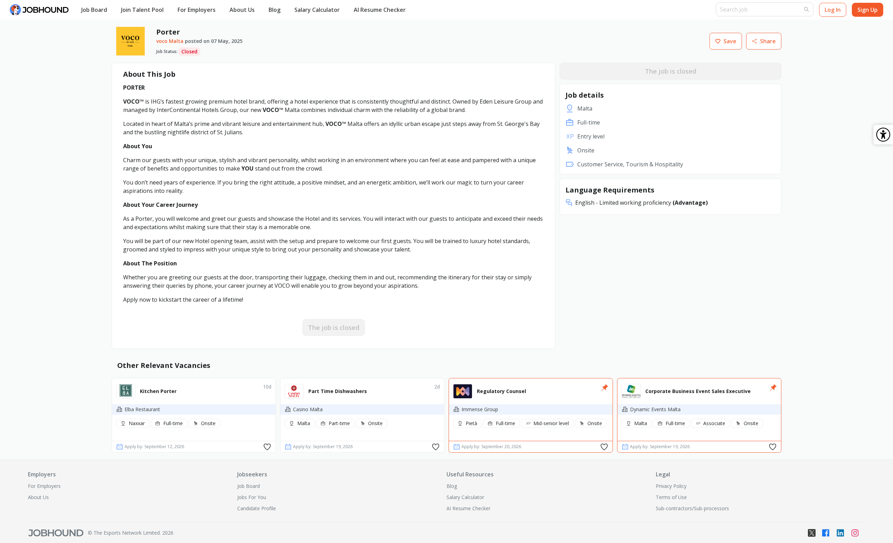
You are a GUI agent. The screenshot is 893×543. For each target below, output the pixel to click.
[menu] (395, 10)
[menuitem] (94, 10)
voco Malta (169, 41)
